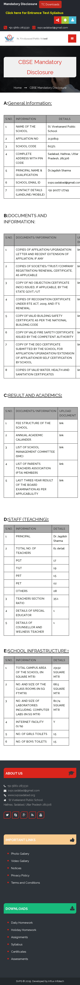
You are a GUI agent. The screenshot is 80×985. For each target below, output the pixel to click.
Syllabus (16, 944)
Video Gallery (20, 861)
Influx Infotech (56, 981)
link (61, 423)
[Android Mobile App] (65, 20)
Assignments (19, 937)
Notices (16, 868)
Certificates (18, 951)
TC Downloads (50, 4)
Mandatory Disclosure (20, 4)
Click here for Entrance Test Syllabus (34, 13)
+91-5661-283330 (19, 27)
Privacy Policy (20, 875)
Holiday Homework (23, 930)
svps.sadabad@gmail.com (52, 27)
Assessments (19, 959)
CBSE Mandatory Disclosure (48, 87)
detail (61, 548)
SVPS (19, 981)
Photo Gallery (20, 853)
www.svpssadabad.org (21, 795)
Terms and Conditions (25, 882)
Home (18, 87)
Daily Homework (22, 922)
